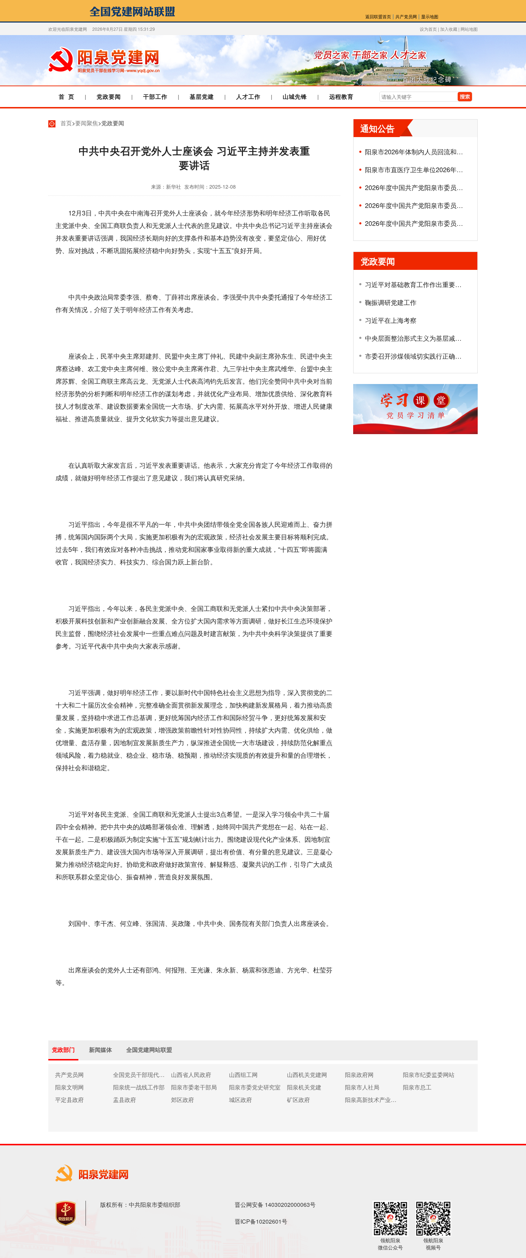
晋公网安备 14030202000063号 (275, 1204)
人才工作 (248, 96)
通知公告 (377, 128)
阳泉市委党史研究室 (255, 1087)
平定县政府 (69, 1099)
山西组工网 (243, 1074)
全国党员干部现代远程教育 (139, 1074)
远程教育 (341, 96)
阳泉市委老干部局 (194, 1087)
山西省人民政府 (191, 1074)
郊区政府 (182, 1099)
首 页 (66, 96)
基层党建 (202, 96)
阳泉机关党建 (304, 1087)
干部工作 (155, 96)
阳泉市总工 (417, 1087)
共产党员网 (406, 16)
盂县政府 (124, 1099)
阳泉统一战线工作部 (139, 1087)
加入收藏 (448, 29)
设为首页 (428, 29)
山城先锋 (295, 96)
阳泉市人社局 (362, 1087)
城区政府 (240, 1099)
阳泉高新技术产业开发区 (370, 1099)
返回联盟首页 (378, 16)
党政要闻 (109, 96)
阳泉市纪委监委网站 (428, 1074)
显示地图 (429, 16)
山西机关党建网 (307, 1074)
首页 (66, 123)
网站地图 (469, 29)
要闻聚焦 (86, 123)
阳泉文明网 (69, 1087)
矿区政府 (298, 1099)
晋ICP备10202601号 (261, 1221)
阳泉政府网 (359, 1074)
